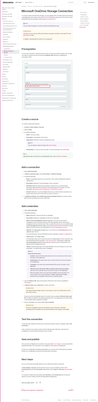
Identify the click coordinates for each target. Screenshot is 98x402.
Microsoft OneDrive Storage (8, 51)
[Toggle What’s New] (18, 12)
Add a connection (84, 18)
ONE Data (5, 69)
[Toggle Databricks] (18, 39)
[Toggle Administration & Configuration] (18, 98)
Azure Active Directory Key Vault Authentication (9, 29)
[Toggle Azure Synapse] (18, 37)
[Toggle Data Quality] (18, 79)
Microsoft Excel (27, 35)
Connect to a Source (8, 21)
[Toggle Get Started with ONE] (18, 16)
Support (59, 400)
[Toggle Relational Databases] (18, 32)
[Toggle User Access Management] (18, 95)
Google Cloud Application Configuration (32, 390)
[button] (47, 85)
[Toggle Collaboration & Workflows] (18, 83)
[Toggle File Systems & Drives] (18, 46)
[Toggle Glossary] (18, 76)
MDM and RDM (6, 67)
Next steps (83, 27)
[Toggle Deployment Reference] (18, 100)
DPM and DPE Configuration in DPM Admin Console (48, 189)
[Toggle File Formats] (18, 64)
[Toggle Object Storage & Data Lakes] (18, 44)
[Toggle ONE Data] (18, 86)
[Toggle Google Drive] (18, 49)
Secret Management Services (10, 26)
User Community (67, 400)
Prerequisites (83, 14)
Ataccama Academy (76, 400)
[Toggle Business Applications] (18, 62)
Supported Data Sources (9, 23)
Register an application (65, 234)
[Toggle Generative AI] (18, 81)
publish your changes (55, 344)
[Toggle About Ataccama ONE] (18, 14)
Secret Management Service (59, 227)
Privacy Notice (93, 400)
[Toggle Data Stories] (18, 88)
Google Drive (7, 48)
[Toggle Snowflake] (18, 34)
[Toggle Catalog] (18, 74)
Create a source (84, 16)
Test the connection (85, 23)
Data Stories (6, 71)
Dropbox (6, 55)
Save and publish (84, 25)
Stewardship (66, 149)
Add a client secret (50, 240)
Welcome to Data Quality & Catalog (8, 8)
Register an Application (48, 19)
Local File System (8, 57)
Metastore (5, 41)
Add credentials (84, 21)
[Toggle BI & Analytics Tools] (18, 60)
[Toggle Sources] (18, 19)
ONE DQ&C (24, 6)
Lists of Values (52, 145)
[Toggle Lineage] (18, 91)
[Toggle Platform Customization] (18, 93)
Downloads (91, 2)
